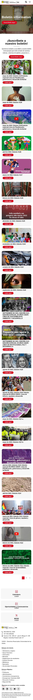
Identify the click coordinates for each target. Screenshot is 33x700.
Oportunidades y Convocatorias (16, 607)
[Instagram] (18, 689)
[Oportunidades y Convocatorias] (16, 603)
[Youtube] (14, 689)
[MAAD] (16, 615)
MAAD (16, 618)
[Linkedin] (7, 689)
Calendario (16, 594)
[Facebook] (3, 689)
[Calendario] (16, 591)
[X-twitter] (11, 689)
